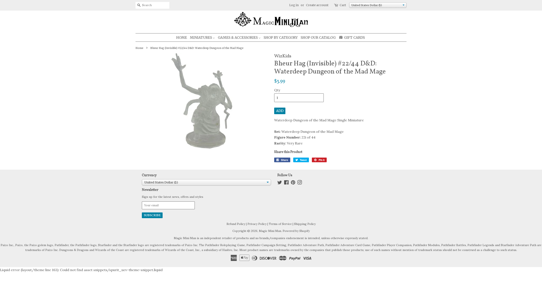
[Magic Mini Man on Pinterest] (293, 183)
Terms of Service (280, 224)
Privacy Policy (257, 224)
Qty (277, 90)
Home (139, 48)
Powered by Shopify (296, 231)
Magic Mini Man (270, 231)
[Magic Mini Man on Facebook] (286, 183)
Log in (294, 5)
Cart (343, 5)
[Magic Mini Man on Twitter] (279, 183)
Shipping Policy (305, 224)
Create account (317, 5)
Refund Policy (236, 224)
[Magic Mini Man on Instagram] (299, 183)
